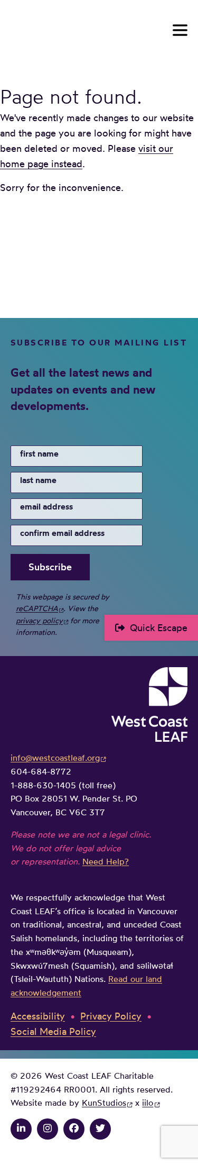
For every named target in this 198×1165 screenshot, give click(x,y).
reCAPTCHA (37, 608)
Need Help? (105, 861)
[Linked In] (21, 1128)
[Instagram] (47, 1128)
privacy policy (39, 620)
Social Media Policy (53, 1031)
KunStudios (104, 1102)
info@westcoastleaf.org (55, 757)
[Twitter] (100, 1128)
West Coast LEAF (90, 30)
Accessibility (38, 1016)
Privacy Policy (111, 1016)
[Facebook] (73, 1128)
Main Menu (180, 30)
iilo (147, 1102)
